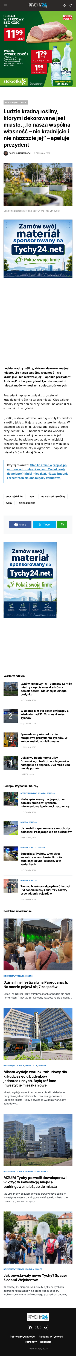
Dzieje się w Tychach (15, 102)
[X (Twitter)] (38, 1327)
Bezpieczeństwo (29, 793)
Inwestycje (31, 1065)
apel (32, 496)
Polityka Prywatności (22, 1336)
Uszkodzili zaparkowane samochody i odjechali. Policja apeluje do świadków (46, 830)
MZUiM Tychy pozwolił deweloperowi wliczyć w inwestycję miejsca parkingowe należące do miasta (35, 1182)
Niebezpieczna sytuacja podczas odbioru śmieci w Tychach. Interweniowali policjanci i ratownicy (45, 802)
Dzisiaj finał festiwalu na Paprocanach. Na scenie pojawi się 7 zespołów (36, 984)
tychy (9, 502)
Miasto (42, 793)
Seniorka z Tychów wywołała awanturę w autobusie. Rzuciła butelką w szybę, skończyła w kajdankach (41, 859)
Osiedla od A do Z (42, 1171)
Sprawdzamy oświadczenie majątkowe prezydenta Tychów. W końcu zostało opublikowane (44, 737)
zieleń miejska (27, 502)
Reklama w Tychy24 (51, 1336)
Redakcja (45, 1341)
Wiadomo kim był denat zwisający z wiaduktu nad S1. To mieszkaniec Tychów (44, 714)
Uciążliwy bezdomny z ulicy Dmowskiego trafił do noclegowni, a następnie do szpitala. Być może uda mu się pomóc (45, 763)
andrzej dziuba (14, 496)
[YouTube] (45, 1327)
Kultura (29, 1269)
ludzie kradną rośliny (53, 496)
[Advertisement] (38, 316)
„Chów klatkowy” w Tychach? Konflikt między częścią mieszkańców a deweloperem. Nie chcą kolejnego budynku (46, 689)
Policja (51, 793)
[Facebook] (30, 1327)
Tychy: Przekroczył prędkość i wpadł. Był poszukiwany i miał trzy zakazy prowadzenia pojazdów (46, 890)
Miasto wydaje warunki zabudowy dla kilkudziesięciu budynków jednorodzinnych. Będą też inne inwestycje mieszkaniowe (35, 1078)
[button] (5, 5)
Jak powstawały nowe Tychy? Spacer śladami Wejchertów (35, 1277)
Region (41, 848)
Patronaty (31, 1341)
